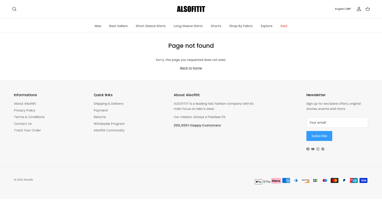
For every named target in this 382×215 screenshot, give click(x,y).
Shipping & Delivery (109, 103)
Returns (100, 117)
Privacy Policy (24, 110)
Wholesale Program (109, 123)
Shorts (216, 26)
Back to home (191, 68)
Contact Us (23, 123)
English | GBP (343, 9)
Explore (266, 26)
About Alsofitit (25, 103)
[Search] (14, 9)
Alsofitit (28, 180)
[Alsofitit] (191, 9)
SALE (283, 26)
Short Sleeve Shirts (151, 26)
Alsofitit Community (109, 130)
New (98, 26)
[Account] (358, 9)
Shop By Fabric (241, 26)
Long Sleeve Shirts (188, 26)
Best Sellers (118, 26)
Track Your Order (27, 130)
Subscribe (319, 136)
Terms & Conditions (29, 117)
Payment (101, 110)
